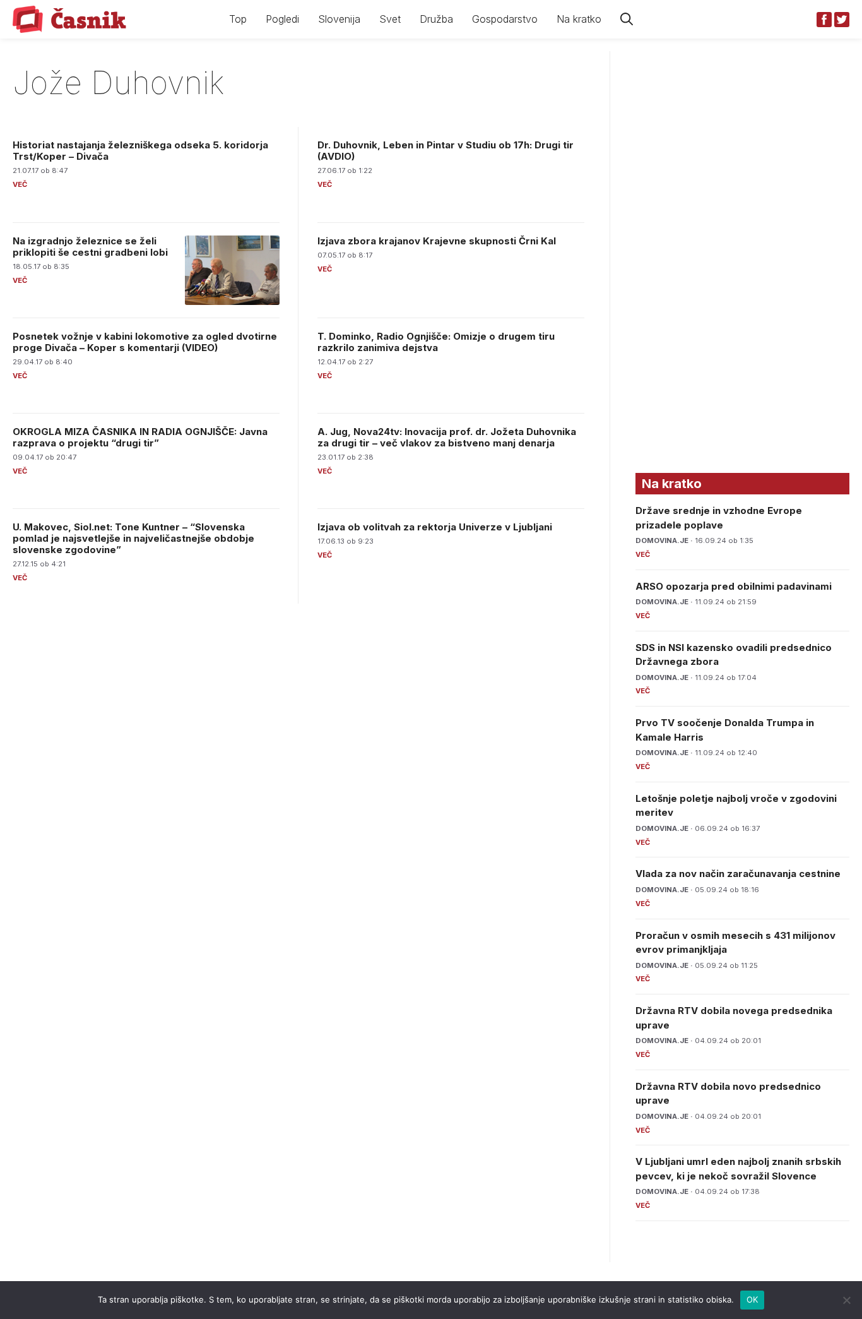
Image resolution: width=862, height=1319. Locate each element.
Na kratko (579, 19)
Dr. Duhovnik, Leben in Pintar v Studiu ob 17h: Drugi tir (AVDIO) (445, 150)
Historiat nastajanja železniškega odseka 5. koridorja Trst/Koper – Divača (140, 150)
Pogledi (282, 19)
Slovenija (339, 19)
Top (238, 19)
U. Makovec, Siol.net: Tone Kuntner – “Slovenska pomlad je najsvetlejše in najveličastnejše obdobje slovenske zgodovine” (133, 538)
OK (753, 1299)
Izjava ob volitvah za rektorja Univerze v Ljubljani (434, 527)
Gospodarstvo (505, 19)
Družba (436, 19)
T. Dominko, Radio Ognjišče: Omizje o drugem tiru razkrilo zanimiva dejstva (436, 342)
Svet (390, 19)
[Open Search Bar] (626, 19)
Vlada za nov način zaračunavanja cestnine (738, 874)
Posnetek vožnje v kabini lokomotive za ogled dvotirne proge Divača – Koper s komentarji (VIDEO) (145, 342)
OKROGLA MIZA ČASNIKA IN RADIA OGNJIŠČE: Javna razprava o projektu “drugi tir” (140, 437)
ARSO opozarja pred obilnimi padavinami (733, 586)
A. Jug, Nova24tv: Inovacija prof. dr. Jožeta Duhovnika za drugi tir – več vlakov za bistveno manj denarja (446, 437)
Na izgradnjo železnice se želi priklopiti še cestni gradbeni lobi (90, 246)
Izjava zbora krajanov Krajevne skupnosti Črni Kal (436, 241)
